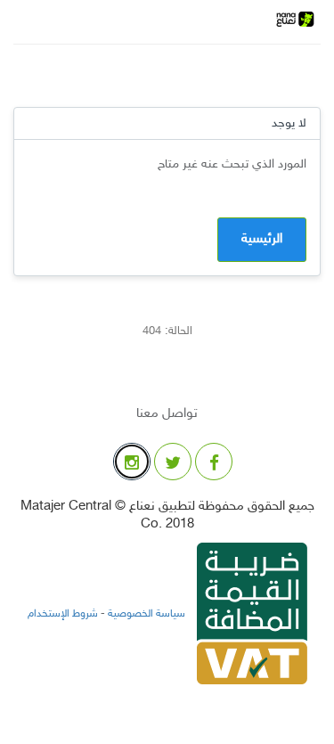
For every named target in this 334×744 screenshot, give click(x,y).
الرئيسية (261, 239)
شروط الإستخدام (63, 614)
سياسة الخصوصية (145, 614)
